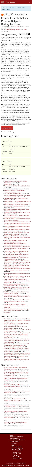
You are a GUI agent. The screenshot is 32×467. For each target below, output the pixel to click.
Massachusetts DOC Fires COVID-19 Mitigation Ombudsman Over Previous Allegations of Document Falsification (16, 306)
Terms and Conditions (17, 446)
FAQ (13, 445)
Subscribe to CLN (17, 453)
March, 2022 (6, 28)
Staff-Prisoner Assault (25, 375)
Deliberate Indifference (8, 389)
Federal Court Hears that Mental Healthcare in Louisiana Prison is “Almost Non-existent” (16, 230)
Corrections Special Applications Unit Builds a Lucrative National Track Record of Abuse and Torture (16, 300)
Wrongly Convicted (14, 441)
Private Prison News (17, 458)
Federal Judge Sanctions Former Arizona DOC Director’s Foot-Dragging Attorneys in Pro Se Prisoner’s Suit (16, 287)
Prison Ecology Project (17, 450)
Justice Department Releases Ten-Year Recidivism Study (16, 273)
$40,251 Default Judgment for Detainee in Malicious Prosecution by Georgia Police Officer (15, 241)
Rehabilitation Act (27, 394)
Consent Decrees (20, 377)
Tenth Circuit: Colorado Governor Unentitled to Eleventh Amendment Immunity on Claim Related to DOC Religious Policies (17, 320)
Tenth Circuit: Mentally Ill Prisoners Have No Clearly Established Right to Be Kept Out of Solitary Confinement (17, 236)
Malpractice (6, 408)
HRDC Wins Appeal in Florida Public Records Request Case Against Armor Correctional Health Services (17, 202)
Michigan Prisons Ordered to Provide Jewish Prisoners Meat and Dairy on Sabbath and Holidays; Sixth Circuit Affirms (17, 222)
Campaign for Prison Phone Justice (17, 439)
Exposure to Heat (10, 387)
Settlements (17, 29)
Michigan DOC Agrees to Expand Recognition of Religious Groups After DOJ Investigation (17, 219)
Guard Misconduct (25, 369)
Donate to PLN (16, 457)
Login (13, 132)
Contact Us (14, 443)
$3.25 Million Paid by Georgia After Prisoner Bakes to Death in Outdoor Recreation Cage (16, 385)
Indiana (25, 29)
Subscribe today (6, 9)
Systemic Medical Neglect (16, 425)
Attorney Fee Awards (8, 377)
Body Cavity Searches (11, 381)
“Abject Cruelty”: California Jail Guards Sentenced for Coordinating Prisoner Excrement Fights (16, 252)
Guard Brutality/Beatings (10, 29)
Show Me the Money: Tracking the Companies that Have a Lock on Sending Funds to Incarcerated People (17, 205)
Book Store (15, 455)
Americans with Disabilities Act (17, 394)
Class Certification (21, 401)
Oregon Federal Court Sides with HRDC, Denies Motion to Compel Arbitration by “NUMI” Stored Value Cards (17, 269)
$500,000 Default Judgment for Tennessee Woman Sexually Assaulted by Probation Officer (17, 195)
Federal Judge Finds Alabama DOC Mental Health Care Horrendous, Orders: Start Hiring (16, 233)
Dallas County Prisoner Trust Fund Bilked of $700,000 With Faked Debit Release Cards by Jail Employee (16, 255)
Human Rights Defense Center (16, 436)
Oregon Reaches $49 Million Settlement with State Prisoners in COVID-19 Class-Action (15, 399)
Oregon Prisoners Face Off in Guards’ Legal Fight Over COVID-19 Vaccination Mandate (16, 266)
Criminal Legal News (14, 438)
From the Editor (7, 184)
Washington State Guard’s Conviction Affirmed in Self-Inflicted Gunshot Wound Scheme (16, 360)
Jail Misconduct (12, 419)
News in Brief (7, 312)
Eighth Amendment (9, 401)
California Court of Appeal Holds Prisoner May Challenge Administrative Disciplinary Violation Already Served (17, 247)
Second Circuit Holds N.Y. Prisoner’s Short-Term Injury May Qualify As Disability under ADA (16, 309)
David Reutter (16, 26)
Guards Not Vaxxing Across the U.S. (12, 189)
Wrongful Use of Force (25, 370)
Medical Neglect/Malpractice (23, 387)
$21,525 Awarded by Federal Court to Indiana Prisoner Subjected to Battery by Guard (16, 292)
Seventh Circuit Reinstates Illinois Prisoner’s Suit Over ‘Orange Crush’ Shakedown (16, 258)
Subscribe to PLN (17, 452)
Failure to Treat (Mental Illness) (10, 395)
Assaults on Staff (17, 370)
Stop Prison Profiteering (17, 448)
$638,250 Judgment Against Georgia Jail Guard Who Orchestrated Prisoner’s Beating (16, 284)
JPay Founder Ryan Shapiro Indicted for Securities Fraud (16, 186)
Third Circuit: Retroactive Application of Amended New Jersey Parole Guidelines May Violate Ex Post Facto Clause (17, 295)
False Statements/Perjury (15, 414)
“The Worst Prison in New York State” (12, 193)
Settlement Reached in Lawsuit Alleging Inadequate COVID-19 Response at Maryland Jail (15, 244)
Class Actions (26, 377)
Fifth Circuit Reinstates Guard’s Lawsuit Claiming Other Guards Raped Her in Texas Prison (16, 216)
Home (11, 435)
